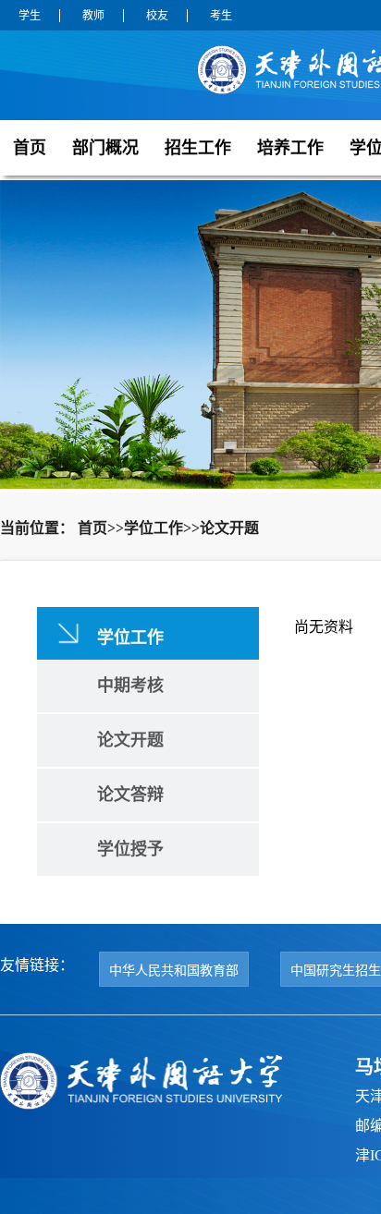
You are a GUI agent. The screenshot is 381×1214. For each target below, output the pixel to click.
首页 (29, 148)
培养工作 (290, 148)
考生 (221, 15)
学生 (29, 15)
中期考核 (130, 685)
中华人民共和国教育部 (174, 970)
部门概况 (105, 148)
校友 (157, 15)
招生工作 (198, 148)
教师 (93, 15)
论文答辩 (130, 794)
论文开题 (130, 740)
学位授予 (130, 849)
